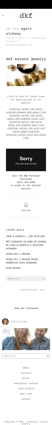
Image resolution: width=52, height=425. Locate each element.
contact (26, 399)
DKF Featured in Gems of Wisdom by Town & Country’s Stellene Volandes (26, 245)
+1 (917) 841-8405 (28, 289)
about (26, 368)
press (26, 378)
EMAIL (42, 289)
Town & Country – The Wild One (25, 236)
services (26, 373)
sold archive (26, 389)
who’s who (26, 394)
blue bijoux (13, 268)
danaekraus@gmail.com (19, 45)
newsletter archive (26, 383)
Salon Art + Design (18, 254)
